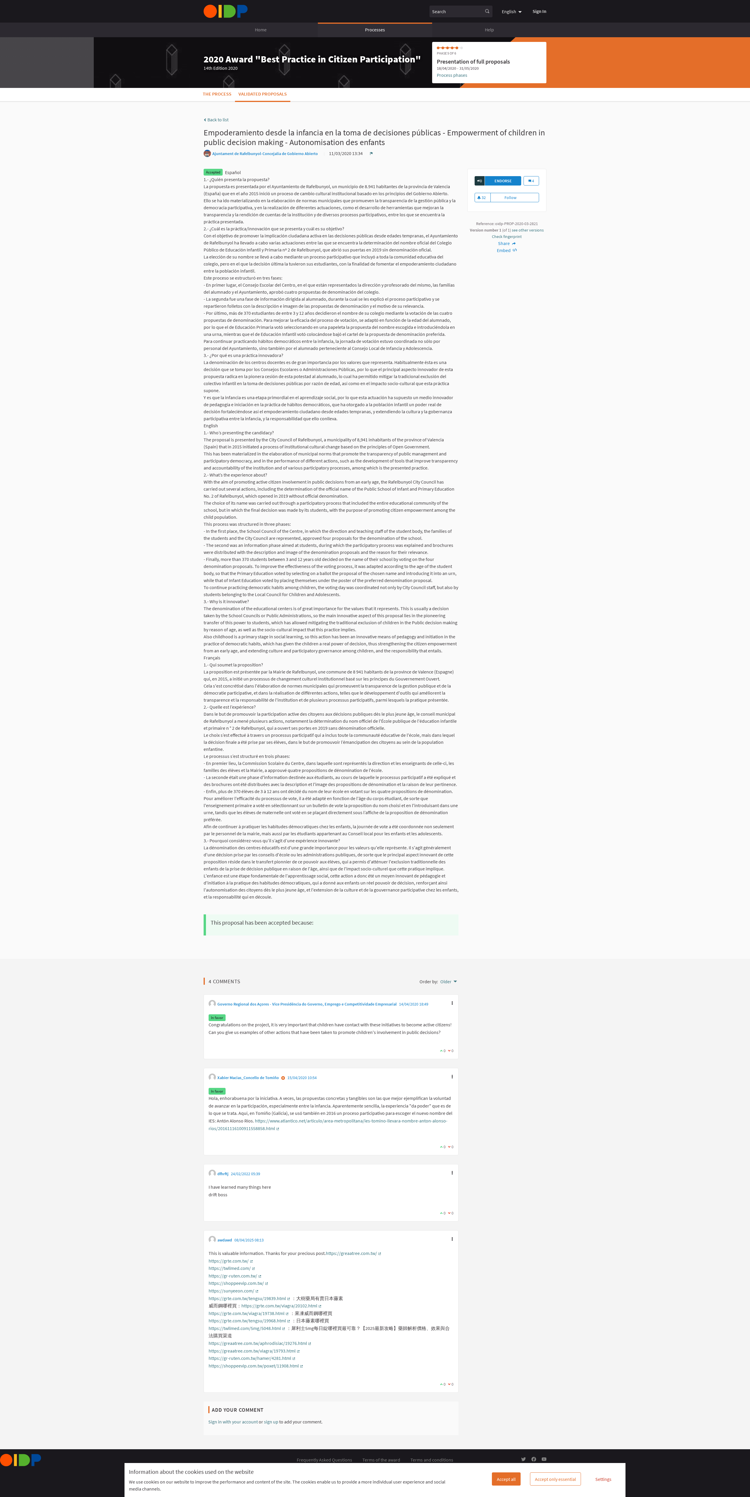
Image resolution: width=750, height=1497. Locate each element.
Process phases (452, 75)
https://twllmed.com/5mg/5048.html (247, 1328)
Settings (603, 1479)
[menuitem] (512, 11)
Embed (504, 250)
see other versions (528, 230)
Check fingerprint (507, 236)
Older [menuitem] (445, 981)
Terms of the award (381, 1460)
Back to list (218, 120)
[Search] (487, 11)
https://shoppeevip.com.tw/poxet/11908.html (256, 1366)
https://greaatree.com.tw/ (354, 1253)
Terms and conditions (431, 1460)
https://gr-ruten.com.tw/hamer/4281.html (252, 1358)
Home (261, 30)
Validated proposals (262, 94)
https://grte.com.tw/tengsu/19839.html (250, 1298)
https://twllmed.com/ (232, 1268)
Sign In (539, 11)
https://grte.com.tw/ (231, 1261)
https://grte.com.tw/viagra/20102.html (281, 1306)
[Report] (371, 153)
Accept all (506, 1479)
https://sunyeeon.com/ (234, 1291)
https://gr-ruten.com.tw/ (235, 1276)
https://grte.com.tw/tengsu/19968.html (250, 1321)
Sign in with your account (233, 1422)
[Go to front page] (226, 11)
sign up (271, 1422)
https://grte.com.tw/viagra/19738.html (249, 1313)
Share (504, 243)
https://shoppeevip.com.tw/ (239, 1283)
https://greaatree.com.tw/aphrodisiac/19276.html (260, 1343)
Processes (375, 30)
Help (489, 30)
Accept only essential (555, 1479)
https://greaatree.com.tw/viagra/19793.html (254, 1351)
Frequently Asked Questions (324, 1460)
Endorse (508, 180)
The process (217, 94)
